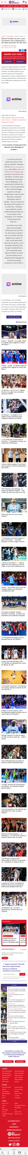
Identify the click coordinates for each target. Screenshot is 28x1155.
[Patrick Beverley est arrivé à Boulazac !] (4, 994)
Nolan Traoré (5, 1081)
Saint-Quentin (5, 1091)
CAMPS (14, 1124)
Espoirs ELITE (18, 1111)
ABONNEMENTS (14, 1127)
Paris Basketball (6, 1093)
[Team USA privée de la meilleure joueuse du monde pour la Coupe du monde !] (4, 1010)
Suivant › (18, 317)
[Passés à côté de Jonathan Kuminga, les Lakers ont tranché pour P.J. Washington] (4, 1016)
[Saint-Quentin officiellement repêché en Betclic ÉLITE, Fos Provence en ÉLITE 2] (4, 1005)
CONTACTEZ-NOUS (14, 1141)
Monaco (4, 1089)
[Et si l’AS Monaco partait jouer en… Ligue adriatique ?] (4, 1021)
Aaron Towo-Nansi (19, 1073)
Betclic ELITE (7, 9)
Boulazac (17, 1091)
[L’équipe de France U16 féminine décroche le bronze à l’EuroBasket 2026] (10, 929)
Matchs (16, 6)
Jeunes (23, 936)
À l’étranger (11, 1030)
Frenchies (22, 6)
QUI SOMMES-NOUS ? (14, 1121)
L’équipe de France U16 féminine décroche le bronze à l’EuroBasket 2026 (11, 940)
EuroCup (9, 1020)
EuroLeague (18, 9)
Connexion (23, 949)
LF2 (15, 1109)
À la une (3, 6)
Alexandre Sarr (5, 1077)
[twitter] (10, 1144)
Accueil (3, 36)
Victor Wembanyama (7, 1071)
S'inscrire (22, 974)
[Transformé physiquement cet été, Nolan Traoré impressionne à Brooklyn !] (4, 1000)
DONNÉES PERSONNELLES (14, 1130)
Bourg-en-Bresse (19, 1087)
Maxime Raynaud (6, 1073)
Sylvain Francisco (19, 1077)
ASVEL (3, 1097)
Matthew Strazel (19, 1075)
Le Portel (17, 1095)
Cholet (3, 1095)
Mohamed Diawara (19, 1071)
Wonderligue (18, 1107)
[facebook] (17, 1144)
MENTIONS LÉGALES (14, 1138)
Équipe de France (8, 936)
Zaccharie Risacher (6, 1075)
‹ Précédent (10, 317)
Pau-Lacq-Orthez (19, 1089)
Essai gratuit (20, 61)
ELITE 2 (9, 1025)
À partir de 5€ (8, 61)
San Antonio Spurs (6, 1087)
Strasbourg (17, 1097)
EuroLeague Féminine (20, 1105)
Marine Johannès (19, 1079)
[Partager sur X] (22, 50)
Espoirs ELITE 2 (18, 1114)
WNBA (16, 1103)
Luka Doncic (5, 1079)
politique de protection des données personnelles (14, 977)
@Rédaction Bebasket (10, 46)
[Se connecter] (26, 2)
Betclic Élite (10, 36)
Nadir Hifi (17, 1081)
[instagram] (14, 1144)
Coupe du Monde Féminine (14, 1009)
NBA (26, 9)
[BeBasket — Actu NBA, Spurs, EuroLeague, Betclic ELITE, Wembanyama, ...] (14, 2)
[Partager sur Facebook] (20, 50)
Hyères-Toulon (18, 1093)
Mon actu (10, 6)
